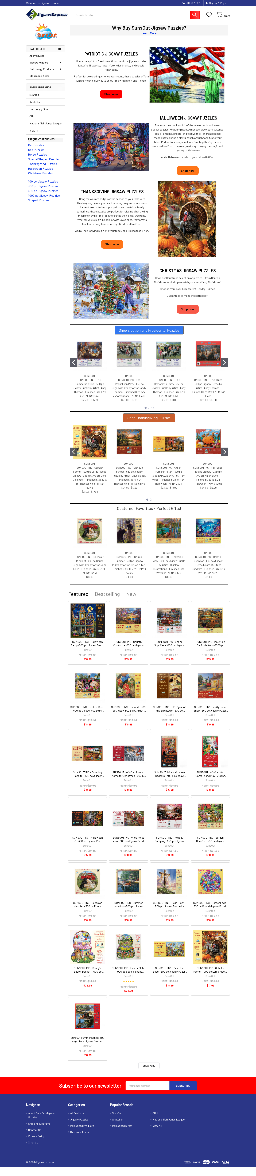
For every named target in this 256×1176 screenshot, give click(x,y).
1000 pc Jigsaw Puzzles (44, 195)
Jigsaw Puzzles (38, 62)
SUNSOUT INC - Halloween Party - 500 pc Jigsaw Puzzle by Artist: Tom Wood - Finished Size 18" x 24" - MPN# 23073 (87, 643)
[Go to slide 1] (73, 362)
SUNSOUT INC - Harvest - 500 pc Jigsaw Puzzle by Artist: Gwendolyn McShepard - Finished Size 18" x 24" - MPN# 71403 (128, 708)
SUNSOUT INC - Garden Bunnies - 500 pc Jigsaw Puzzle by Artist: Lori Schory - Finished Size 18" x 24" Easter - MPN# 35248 (210, 839)
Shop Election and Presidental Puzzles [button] (149, 330)
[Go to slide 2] (224, 362)
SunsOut (34, 94)
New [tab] (131, 594)
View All (33, 130)
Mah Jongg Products (41, 69)
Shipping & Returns (39, 1123)
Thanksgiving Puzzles (42, 164)
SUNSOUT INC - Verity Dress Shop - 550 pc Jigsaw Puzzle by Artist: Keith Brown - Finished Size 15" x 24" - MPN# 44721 (210, 708)
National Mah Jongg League (45, 123)
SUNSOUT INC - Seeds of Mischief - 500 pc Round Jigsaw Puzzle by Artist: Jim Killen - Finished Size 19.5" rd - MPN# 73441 (89, 564)
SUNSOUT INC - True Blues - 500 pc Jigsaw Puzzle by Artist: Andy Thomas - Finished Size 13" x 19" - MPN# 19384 (208, 387)
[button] (45, 31)
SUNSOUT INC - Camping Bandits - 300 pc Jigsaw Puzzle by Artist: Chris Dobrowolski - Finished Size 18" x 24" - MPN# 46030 (87, 774)
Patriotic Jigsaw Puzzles (111, 53)
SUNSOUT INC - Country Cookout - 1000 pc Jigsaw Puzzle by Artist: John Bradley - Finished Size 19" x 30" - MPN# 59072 (128, 643)
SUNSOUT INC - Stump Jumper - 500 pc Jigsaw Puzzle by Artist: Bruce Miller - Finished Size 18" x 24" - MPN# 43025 (129, 564)
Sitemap (33, 1142)
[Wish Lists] (210, 15)
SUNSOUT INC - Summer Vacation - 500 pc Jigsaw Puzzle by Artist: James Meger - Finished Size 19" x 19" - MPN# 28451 (128, 904)
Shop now (111, 94)
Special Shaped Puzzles (44, 159)
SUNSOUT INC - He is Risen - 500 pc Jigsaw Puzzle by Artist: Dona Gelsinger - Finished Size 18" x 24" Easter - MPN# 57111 (169, 904)
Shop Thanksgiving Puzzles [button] (148, 418)
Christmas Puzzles (40, 173)
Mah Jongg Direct (39, 109)
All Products (36, 55)
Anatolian (35, 102)
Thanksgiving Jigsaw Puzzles (112, 191)
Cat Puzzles (36, 145)
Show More (149, 1065)
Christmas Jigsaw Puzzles (188, 270)
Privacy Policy (36, 1136)
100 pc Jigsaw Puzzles (43, 181)
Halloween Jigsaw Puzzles (187, 117)
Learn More (149, 33)
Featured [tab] (78, 594)
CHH (31, 116)
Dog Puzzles (36, 150)
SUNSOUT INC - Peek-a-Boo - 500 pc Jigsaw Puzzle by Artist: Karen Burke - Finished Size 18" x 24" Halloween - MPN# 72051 (87, 708)
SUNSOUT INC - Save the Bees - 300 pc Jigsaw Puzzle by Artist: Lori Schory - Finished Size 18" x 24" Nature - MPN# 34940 (169, 969)
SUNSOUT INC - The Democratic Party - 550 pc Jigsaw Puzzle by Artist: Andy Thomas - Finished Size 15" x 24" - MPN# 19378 (168, 387)
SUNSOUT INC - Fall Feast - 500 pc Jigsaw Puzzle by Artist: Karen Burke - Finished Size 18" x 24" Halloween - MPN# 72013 (208, 475)
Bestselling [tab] (107, 594)
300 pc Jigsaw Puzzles (43, 186)
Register (225, 3)
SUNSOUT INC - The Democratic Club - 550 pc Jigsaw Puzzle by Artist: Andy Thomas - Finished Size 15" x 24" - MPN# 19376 (89, 387)
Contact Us (34, 1129)
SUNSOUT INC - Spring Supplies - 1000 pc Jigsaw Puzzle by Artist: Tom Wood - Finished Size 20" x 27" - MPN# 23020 (170, 643)
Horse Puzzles (37, 154)
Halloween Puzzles (40, 168)
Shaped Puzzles (38, 200)
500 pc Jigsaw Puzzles (43, 191)
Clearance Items (39, 75)
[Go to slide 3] (153, 408)
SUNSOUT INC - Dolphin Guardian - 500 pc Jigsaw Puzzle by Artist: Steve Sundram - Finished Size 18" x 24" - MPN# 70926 (208, 564)
